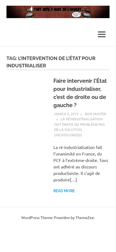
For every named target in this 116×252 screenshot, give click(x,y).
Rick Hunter (95, 113)
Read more (64, 191)
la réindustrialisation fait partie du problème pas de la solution (79, 124)
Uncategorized (68, 134)
